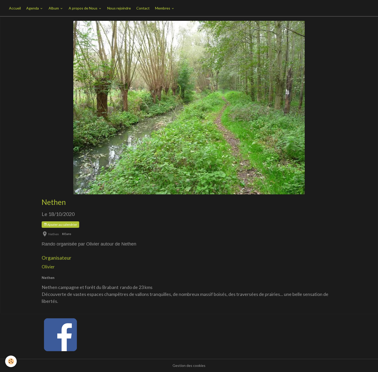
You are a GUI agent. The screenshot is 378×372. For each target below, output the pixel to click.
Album (54, 8)
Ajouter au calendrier (62, 224)
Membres (163, 8)
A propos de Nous (83, 8)
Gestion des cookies (189, 365)
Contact (143, 8)
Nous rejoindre (119, 8)
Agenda (33, 8)
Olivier (48, 266)
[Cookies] (11, 361)
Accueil (15, 8)
